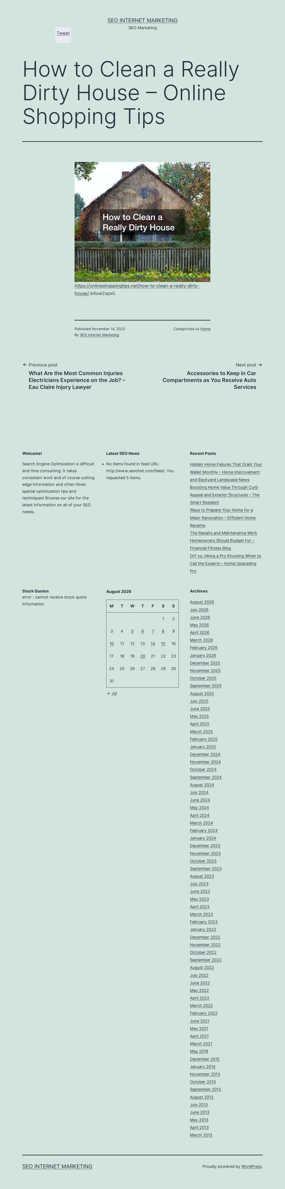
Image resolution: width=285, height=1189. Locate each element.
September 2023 (206, 868)
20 (142, 656)
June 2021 (199, 1021)
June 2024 (200, 800)
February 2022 (204, 1013)
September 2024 (206, 777)
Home (205, 329)
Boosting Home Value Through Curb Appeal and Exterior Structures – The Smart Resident (224, 495)
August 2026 (202, 602)
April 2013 (199, 1127)
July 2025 (199, 701)
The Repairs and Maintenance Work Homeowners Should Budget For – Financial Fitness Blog (223, 540)
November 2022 (205, 944)
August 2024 (202, 784)
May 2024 (199, 807)
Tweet (63, 33)
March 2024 (201, 823)
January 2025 (203, 746)
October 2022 (203, 952)
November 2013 (205, 1074)
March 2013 (201, 1135)
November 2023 (205, 853)
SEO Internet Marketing (143, 20)
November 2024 (205, 762)
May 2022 (199, 990)
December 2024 (205, 754)
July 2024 (199, 792)
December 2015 (205, 1059)
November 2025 (205, 670)
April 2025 (199, 723)
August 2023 (202, 876)
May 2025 (199, 716)
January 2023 (203, 929)
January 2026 (203, 655)
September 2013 (205, 1089)
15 (163, 643)
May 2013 (199, 1119)
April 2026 (199, 632)
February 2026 (204, 647)
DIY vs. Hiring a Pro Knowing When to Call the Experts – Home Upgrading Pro (225, 563)
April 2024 (200, 815)
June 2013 (199, 1112)
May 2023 (199, 899)
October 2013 (203, 1081)
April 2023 (199, 906)
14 (153, 643)
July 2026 (199, 609)
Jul (114, 693)
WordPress (251, 1166)
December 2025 (205, 663)
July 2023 (199, 883)
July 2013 (199, 1104)
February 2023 (204, 921)
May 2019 (199, 1051)
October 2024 (203, 769)
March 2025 (201, 731)
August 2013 (201, 1097)
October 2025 (203, 678)
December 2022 (205, 937)
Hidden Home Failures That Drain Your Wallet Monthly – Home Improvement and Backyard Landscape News (226, 472)
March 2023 (201, 914)
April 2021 (199, 1036)
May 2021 (199, 1028)
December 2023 (205, 845)
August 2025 (202, 693)
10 (112, 643)
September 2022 (206, 960)
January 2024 (203, 838)
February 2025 (204, 739)
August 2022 (202, 967)
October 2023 (203, 861)
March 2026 (201, 640)
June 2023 (200, 891)
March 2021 (201, 1043)
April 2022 (199, 998)
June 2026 (200, 617)
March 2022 (201, 1005)
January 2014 (203, 1066)
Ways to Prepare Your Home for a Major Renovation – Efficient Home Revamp (223, 517)
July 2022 (199, 975)
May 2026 (199, 625)
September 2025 (206, 685)
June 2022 (200, 983)
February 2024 (204, 830)
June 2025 (200, 708)
